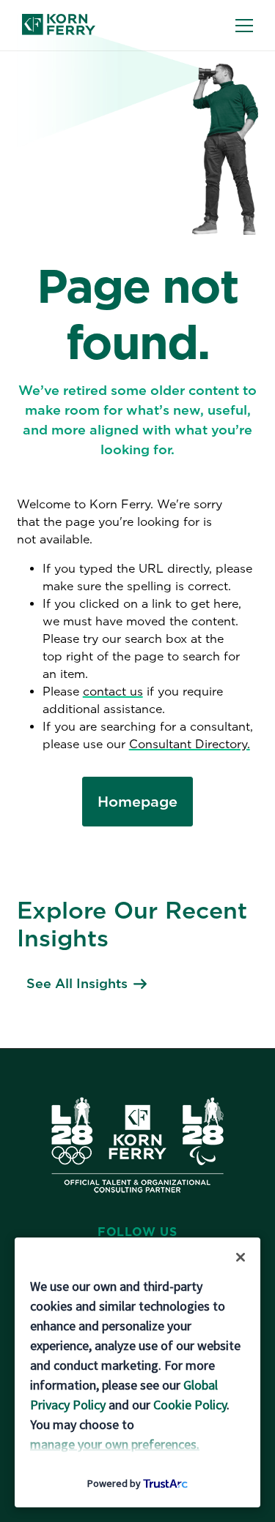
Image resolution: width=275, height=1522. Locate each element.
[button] (240, 1257)
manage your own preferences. (114, 1444)
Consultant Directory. (189, 744)
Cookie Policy (190, 1404)
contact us (113, 691)
